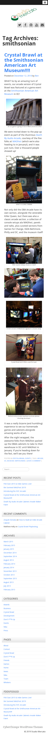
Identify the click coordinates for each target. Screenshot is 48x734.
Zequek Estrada (10, 520)
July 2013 (7, 586)
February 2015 (9, 545)
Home (6, 667)
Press (6, 630)
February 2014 (9, 564)
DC (5, 461)
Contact (7, 649)
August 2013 (9, 582)
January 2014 (9, 567)
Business (7, 608)
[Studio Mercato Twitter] (19, 24)
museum (10, 461)
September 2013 (10, 578)
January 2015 (9, 549)
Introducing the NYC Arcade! (15, 491)
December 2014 (10, 553)
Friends (6, 660)
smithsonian (20, 461)
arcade (40, 458)
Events (28, 458)
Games (6, 664)
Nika (5, 627)
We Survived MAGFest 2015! (15, 487)
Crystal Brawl (18, 458)
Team (6, 679)
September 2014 (10, 556)
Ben (37, 75)
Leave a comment (34, 461)
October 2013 (9, 575)
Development (9, 616)
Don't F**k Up (9, 619)
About (6, 645)
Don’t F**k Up (9, 656)
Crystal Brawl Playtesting (28, 526)
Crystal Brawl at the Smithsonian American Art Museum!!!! (23, 62)
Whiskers (7, 682)
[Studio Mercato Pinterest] (31, 24)
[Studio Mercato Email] (42, 24)
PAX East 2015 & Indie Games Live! (18, 484)
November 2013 (10, 571)
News (6, 671)
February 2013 (9, 589)
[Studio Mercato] (24, 13)
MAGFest (17, 141)
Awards (6, 604)
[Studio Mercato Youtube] (36, 24)
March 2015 (8, 541)
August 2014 (9, 560)
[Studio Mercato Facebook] (25, 24)
